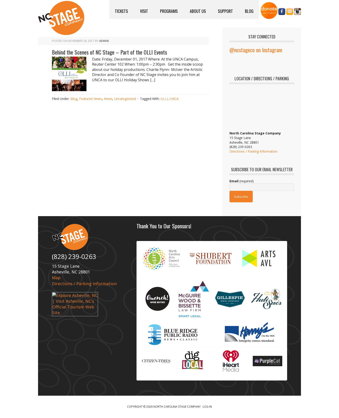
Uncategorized (125, 98)
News (108, 98)
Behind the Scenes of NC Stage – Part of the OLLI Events (109, 52)
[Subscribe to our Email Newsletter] (289, 12)
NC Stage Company (61, 18)
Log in (207, 407)
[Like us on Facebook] (281, 12)
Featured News (90, 98)
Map (56, 277)
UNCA (174, 98)
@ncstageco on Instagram (255, 50)
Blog (73, 98)
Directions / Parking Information (253, 151)
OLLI (164, 98)
